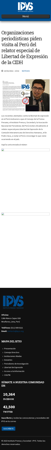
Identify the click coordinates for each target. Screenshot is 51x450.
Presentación (10, 348)
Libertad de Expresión (13, 367)
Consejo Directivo (11, 352)
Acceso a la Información (14, 371)
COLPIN (7, 375)
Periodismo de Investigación (16, 363)
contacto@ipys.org (15, 331)
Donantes (8, 360)
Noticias (26, 71)
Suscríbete (8, 428)
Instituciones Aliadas (13, 356)
